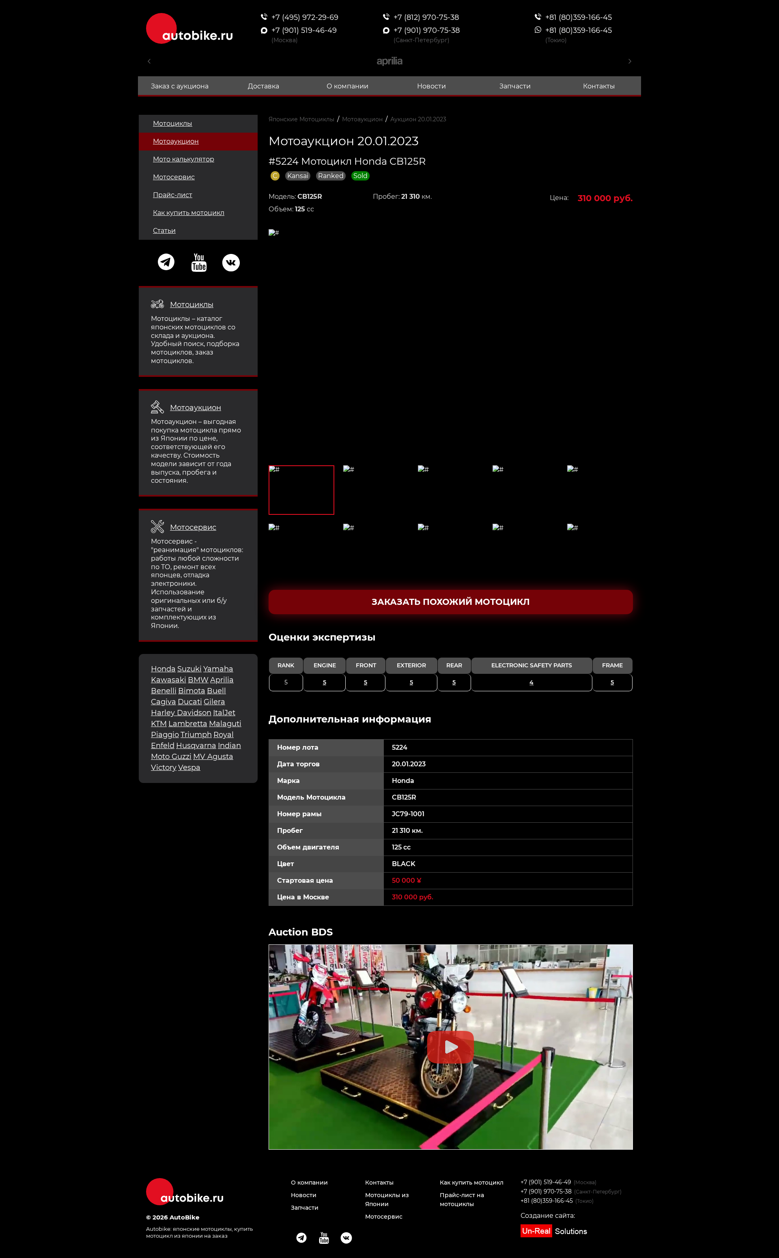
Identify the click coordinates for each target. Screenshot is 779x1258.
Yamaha (218, 668)
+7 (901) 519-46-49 (546, 1182)
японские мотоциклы (202, 1229)
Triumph (196, 734)
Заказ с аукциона (180, 86)
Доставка (263, 86)
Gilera (214, 701)
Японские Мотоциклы (301, 119)
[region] (451, 661)
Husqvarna (196, 745)
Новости (431, 86)
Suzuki (189, 668)
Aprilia (222, 679)
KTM (159, 723)
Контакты (599, 86)
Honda (163, 668)
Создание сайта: (548, 1215)
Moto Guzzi (171, 756)
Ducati (190, 701)
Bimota (191, 690)
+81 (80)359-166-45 (547, 1200)
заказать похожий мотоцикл (451, 602)
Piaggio (165, 734)
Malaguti (225, 723)
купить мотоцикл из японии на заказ (199, 1232)
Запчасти (515, 86)
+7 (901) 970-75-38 (546, 1191)
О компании (347, 86)
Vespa (189, 767)
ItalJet (224, 712)
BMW (198, 679)
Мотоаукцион (176, 141)
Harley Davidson (181, 712)
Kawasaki (168, 679)
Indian (229, 745)
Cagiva (163, 701)
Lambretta (187, 723)
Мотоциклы (172, 123)
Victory (163, 767)
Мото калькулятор (183, 159)
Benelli (163, 690)
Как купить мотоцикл (188, 213)
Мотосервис (174, 177)
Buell (216, 690)
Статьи (164, 230)
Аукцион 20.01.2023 (418, 119)
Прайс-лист (172, 195)
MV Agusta (213, 756)
